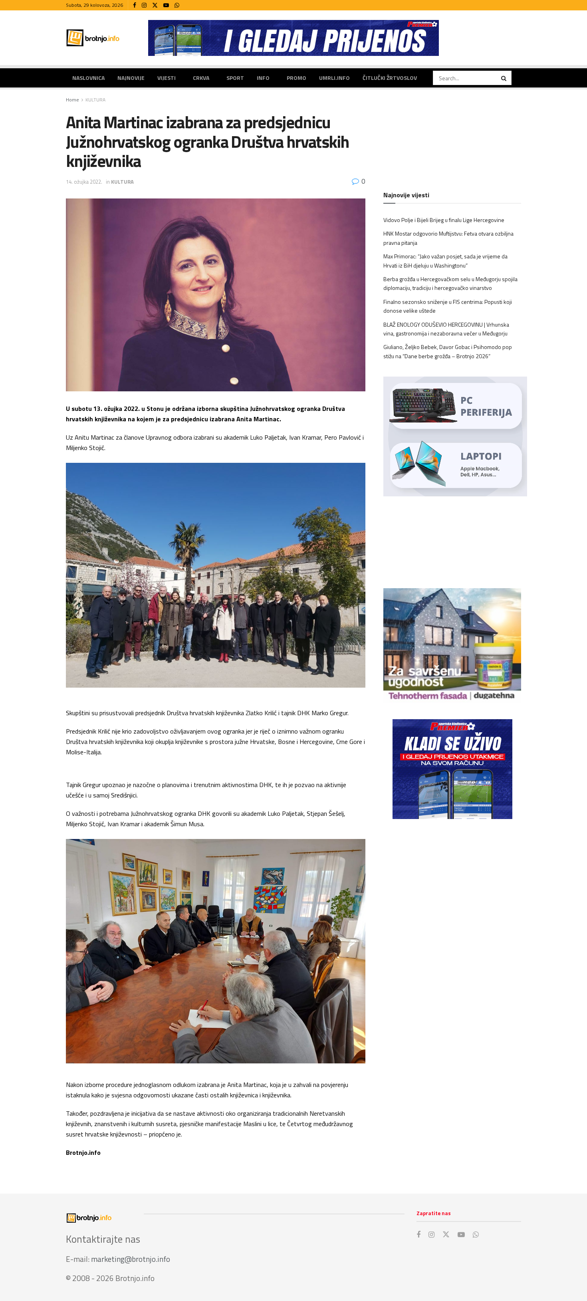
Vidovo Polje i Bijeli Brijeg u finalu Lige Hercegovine (443, 220)
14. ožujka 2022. (84, 182)
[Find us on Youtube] (166, 5)
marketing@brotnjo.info (130, 1259)
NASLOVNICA (88, 77)
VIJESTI (166, 77)
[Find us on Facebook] (134, 5)
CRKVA (201, 77)
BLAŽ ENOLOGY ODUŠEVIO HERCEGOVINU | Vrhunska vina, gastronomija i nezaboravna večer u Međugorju (446, 328)
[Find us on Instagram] (144, 5)
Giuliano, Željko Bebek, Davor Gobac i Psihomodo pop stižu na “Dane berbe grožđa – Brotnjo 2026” (447, 351)
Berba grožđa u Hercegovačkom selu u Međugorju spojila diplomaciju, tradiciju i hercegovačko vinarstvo (450, 283)
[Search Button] (504, 78)
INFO (263, 77)
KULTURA (95, 99)
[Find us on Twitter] (155, 5)
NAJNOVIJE (131, 77)
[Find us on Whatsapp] (177, 5)
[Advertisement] (452, 891)
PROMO (296, 77)
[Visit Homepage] (93, 38)
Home (72, 99)
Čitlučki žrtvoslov (390, 77)
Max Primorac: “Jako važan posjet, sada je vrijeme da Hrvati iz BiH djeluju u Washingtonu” (445, 260)
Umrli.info (334, 77)
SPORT (235, 77)
